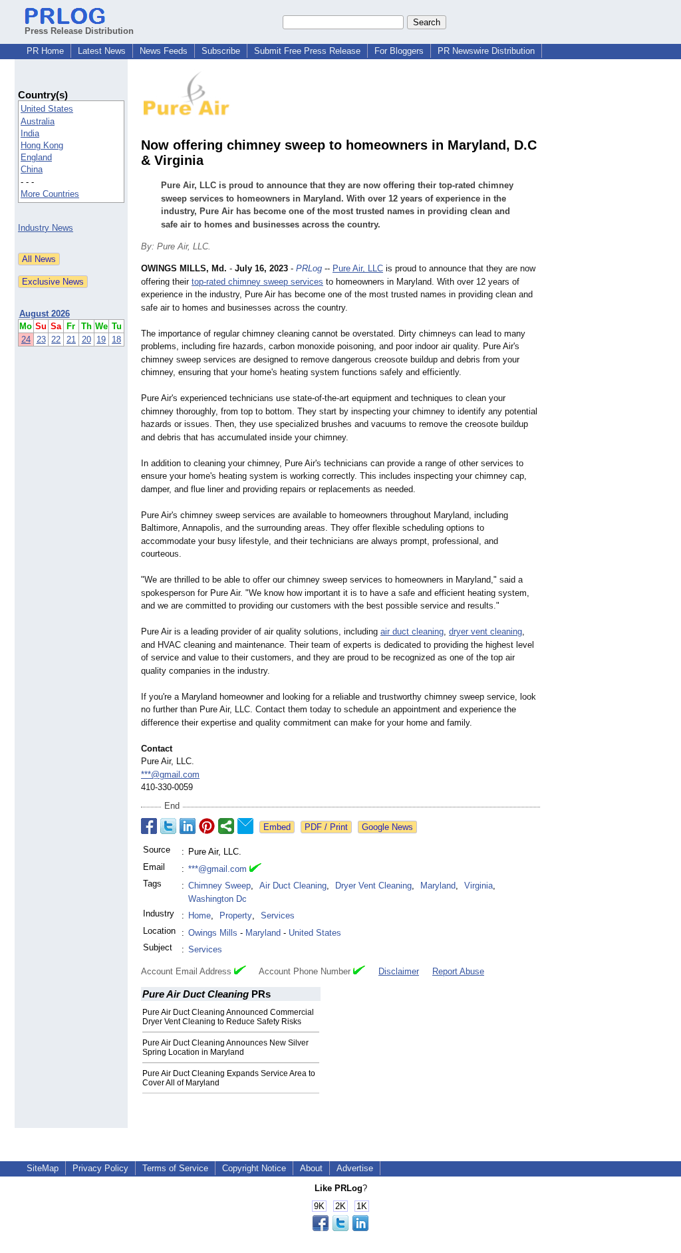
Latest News (102, 51)
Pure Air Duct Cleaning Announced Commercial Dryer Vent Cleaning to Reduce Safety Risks (228, 1017)
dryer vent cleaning (485, 631)
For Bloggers (399, 51)
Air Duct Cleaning (293, 886)
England (36, 157)
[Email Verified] (255, 869)
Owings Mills (212, 933)
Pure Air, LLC (358, 268)
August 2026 (44, 314)
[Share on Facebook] (149, 826)
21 (71, 340)
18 (116, 340)
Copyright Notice (254, 1168)
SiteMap (43, 1168)
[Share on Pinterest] (207, 826)
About (311, 1168)
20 (86, 340)
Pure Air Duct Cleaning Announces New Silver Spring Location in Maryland (225, 1047)
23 (41, 340)
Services (278, 915)
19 (101, 340)
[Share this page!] (340, 1228)
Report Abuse (458, 971)
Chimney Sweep (219, 886)
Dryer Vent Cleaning (373, 886)
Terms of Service (175, 1168)
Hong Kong (42, 145)
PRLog (309, 268)
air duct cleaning (412, 631)
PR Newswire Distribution (486, 51)
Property (235, 915)
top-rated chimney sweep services (257, 282)
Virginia (478, 886)
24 (26, 340)
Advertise (355, 1168)
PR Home (45, 51)
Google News (387, 827)
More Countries (50, 194)
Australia (38, 121)
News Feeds (164, 51)
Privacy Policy (100, 1168)
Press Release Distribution (79, 31)
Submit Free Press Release (307, 51)
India (30, 133)
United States (47, 109)
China (32, 169)
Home (199, 915)
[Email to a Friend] (245, 826)
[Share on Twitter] (168, 826)
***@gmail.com (170, 774)
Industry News (45, 228)
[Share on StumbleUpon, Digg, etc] (226, 826)
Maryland (438, 886)
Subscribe (221, 51)
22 (56, 340)
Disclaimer (398, 971)
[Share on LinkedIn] (188, 826)
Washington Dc (217, 899)
